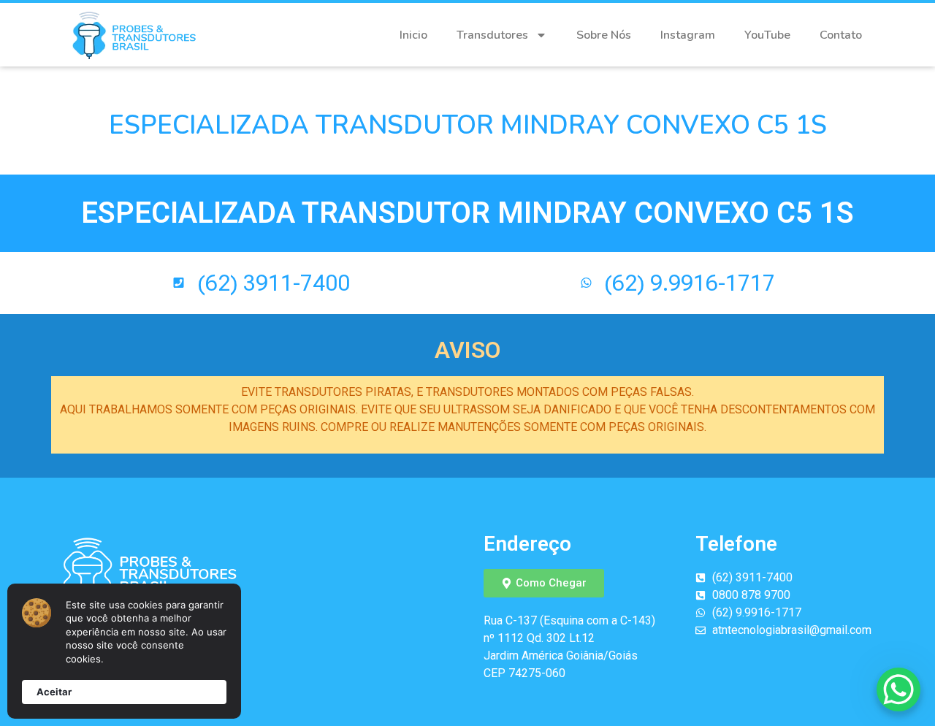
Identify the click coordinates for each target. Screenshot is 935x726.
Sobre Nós (603, 35)
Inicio (413, 35)
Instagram (687, 35)
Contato (841, 35)
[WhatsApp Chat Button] (898, 689)
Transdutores (492, 35)
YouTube (767, 35)
